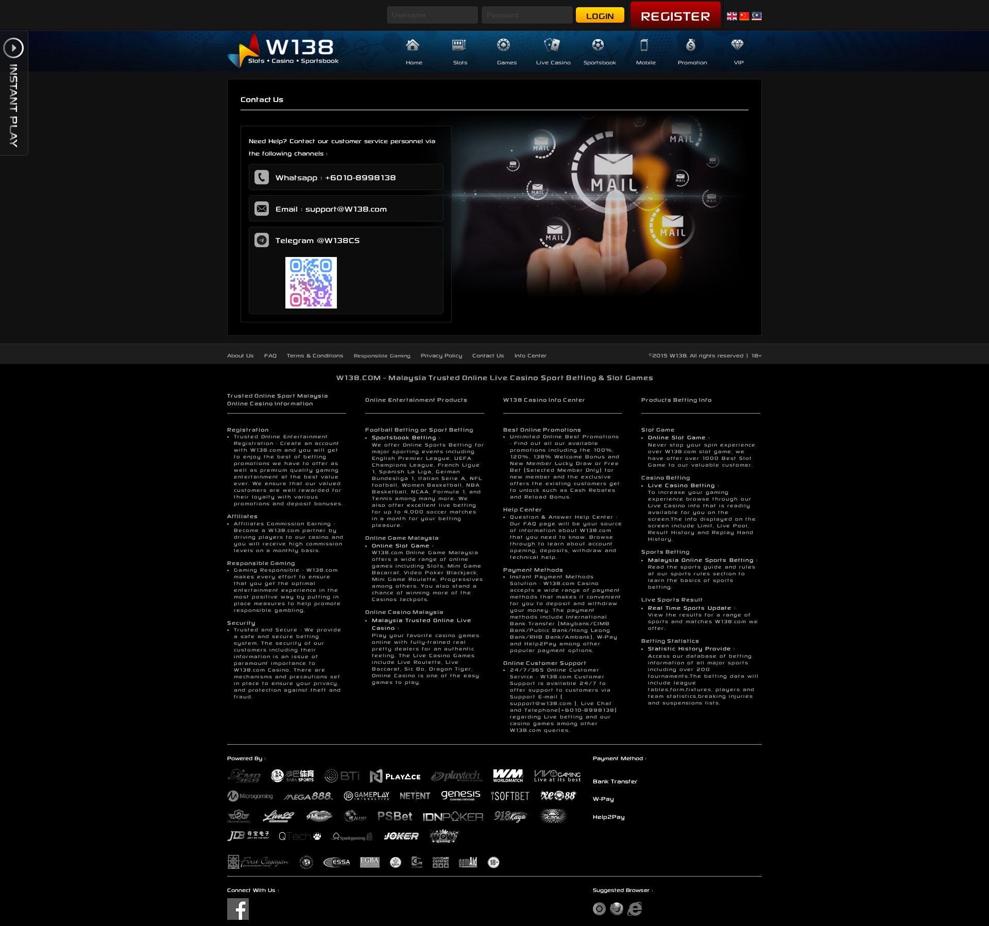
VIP (739, 61)
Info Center (531, 354)
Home (414, 61)
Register (675, 14)
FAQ (270, 354)
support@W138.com (346, 207)
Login (600, 15)
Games (507, 61)
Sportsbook (600, 61)
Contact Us (488, 354)
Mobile (646, 61)
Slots (460, 61)
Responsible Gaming (382, 354)
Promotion (692, 61)
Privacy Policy (441, 354)
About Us (240, 354)
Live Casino (553, 61)
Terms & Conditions (315, 354)
